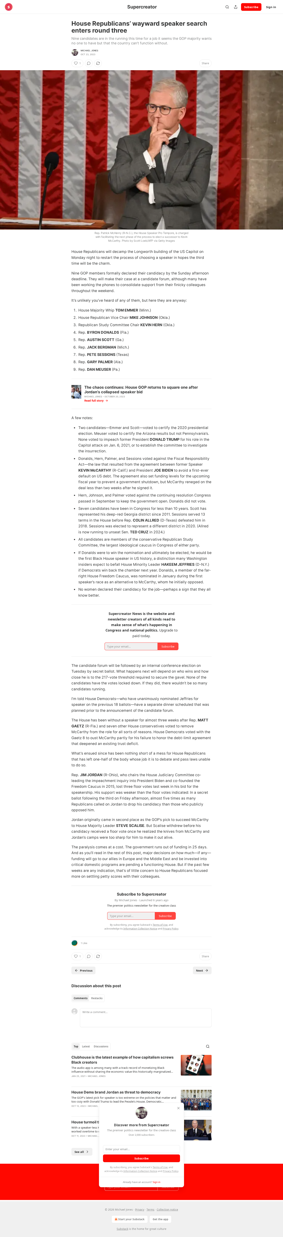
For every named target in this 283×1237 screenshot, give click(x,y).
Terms (150, 1209)
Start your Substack (131, 1219)
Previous (86, 970)
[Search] (227, 7)
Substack (122, 1229)
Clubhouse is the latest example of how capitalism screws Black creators (122, 1060)
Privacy (139, 1209)
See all (79, 1152)
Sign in (271, 7)
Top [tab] (76, 1046)
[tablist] (88, 998)
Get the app (160, 1219)
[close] (178, 1108)
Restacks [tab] (96, 998)
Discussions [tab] (101, 1046)
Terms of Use (160, 1167)
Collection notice (167, 1209)
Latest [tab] (86, 1046)
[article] (141, 1069)
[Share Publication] (235, 7)
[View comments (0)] (89, 63)
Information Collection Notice (140, 1171)
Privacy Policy (170, 1171)
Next (199, 970)
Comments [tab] (80, 998)
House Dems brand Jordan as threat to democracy (116, 1092)
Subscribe (251, 7)
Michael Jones (89, 50)
